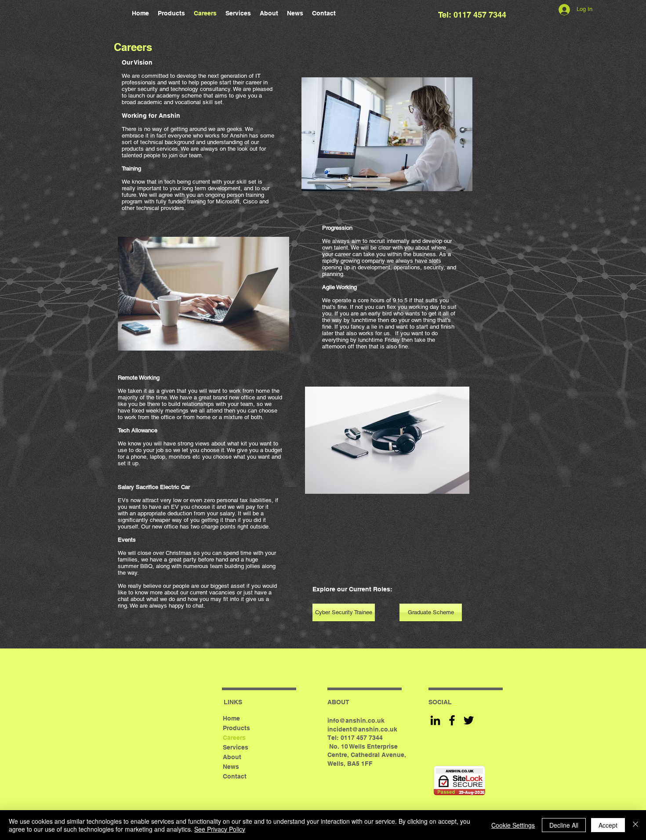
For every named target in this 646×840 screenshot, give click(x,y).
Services (235, 747)
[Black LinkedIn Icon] (435, 720)
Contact (235, 776)
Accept (608, 825)
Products (236, 727)
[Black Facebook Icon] (452, 720)
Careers (234, 737)
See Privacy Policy (219, 829)
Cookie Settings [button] (513, 825)
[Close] (635, 825)
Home (231, 718)
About (232, 756)
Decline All (563, 825)
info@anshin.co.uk (356, 720)
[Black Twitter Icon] (468, 720)
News (231, 766)
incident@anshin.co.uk (362, 729)
